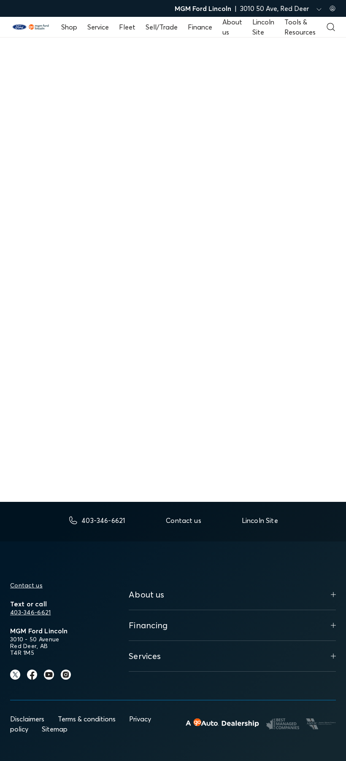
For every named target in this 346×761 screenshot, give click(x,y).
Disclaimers (27, 719)
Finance (200, 27)
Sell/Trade (162, 27)
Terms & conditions (87, 719)
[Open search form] (331, 27)
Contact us (26, 585)
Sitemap (55, 729)
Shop (69, 27)
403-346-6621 (30, 612)
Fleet (127, 27)
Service (98, 27)
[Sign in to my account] (332, 8)
